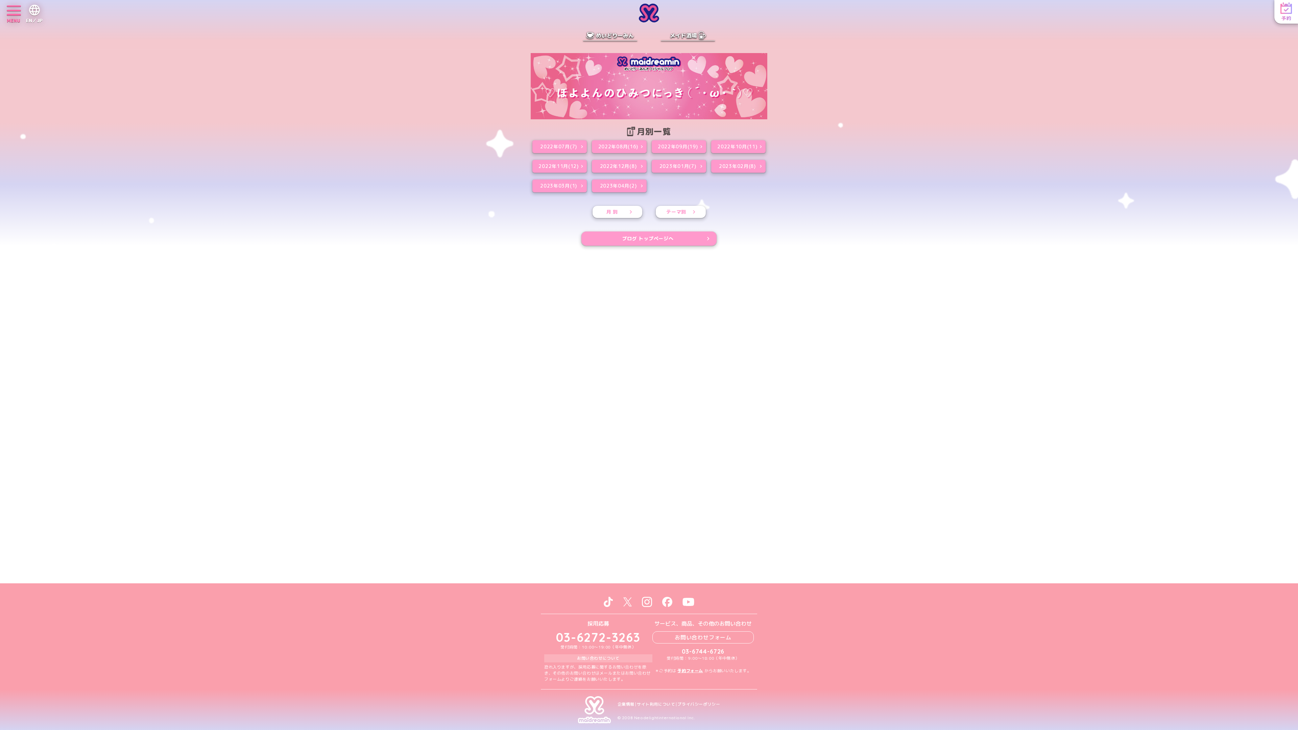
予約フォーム (690, 671)
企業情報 (626, 704)
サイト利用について (656, 704)
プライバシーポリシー (698, 704)
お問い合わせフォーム (703, 637)
